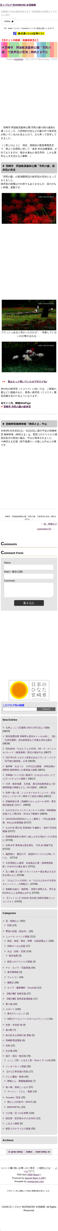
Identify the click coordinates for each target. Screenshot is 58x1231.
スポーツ (10, 1009)
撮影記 (10, 982)
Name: (7, 562)
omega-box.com (35, 1181)
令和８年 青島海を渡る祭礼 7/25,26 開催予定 (29, 845)
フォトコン (13, 977)
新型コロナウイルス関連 (19, 961)
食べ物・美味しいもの (17, 1087)
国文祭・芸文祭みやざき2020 (21, 1118)
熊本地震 (13, 955)
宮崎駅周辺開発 (13, 1040)
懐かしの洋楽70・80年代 (20, 1102)
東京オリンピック (16, 1013)
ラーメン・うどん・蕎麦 (19, 1091)
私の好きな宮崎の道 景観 (18, 1035)
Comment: (9, 580)
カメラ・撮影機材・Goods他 (22, 987)
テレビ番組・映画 (15, 1076)
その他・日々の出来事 (17, 1113)
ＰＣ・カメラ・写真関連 (18, 967)
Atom (36, 1174)
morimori (18, 59)
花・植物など (50, 524)
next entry (41, 1151)
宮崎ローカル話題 (16, 946)
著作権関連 (13, 972)
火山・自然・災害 (16, 951)
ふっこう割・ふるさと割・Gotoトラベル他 (29, 1060)
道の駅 (9, 1030)
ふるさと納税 (12, 1123)
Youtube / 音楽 (13, 1097)
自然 (8, 1045)
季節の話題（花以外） (17, 931)
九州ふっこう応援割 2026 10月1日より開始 (28, 727)
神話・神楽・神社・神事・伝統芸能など (27, 941)
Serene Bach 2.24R (35, 1178)
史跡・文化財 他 (14, 1025)
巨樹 (9, 925)
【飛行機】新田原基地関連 (19, 998)
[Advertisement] (29, 93)
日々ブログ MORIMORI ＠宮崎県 (18, 5)
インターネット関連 (16, 1066)
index (29, 1151)
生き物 (9, 1051)
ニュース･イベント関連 (17, 936)
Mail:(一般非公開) (13, 571)
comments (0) (44, 529)
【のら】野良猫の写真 (17, 1071)
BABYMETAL (13, 1107)
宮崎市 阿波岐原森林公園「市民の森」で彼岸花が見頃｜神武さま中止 (26, 50)
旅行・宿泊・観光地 (16, 1056)
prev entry (17, 1151)
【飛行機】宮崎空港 (16, 993)
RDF (30, 1174)
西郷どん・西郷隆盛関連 (19, 1081)
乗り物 (9, 1004)
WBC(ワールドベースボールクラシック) (27, 1019)
